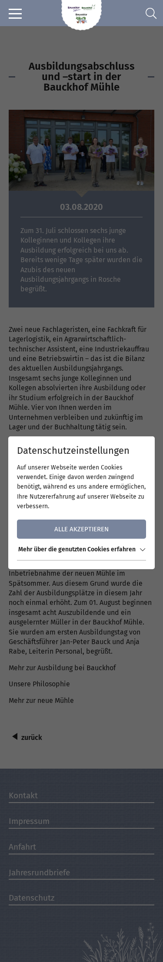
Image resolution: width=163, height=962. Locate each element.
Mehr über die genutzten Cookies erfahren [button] (77, 549)
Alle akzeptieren (81, 529)
